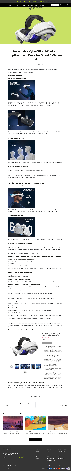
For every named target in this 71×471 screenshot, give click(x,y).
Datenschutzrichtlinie (62, 454)
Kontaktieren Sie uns (51, 460)
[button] (61, 4)
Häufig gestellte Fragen (51, 454)
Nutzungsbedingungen (62, 456)
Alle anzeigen (35, 439)
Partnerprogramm (50, 456)
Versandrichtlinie (61, 453)
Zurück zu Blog (36, 396)
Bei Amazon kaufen (50, 458)
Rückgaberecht (61, 458)
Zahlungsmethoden (61, 451)
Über (48, 451)
